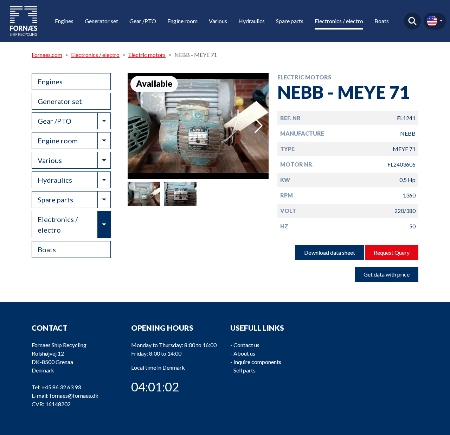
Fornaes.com (47, 54)
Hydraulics (251, 21)
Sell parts (244, 370)
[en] (435, 21)
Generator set (101, 21)
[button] (258, 126)
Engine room (182, 21)
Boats (381, 21)
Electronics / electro (339, 21)
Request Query (392, 252)
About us (244, 353)
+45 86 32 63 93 (61, 387)
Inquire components (257, 361)
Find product (412, 21)
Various (218, 21)
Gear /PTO (142, 21)
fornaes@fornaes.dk (74, 395)
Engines (64, 21)
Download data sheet (329, 252)
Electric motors (147, 54)
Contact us (246, 345)
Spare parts (289, 21)
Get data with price (387, 274)
